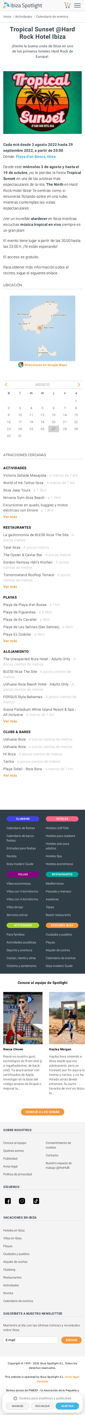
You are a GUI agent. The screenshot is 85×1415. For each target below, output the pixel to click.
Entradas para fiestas (21, 848)
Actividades (23, 16)
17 (20, 422)
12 (42, 415)
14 (65, 415)
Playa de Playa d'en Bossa (31, 605)
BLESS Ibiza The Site (37, 674)
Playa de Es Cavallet (26, 619)
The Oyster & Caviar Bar (37, 555)
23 (9, 429)
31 (20, 436)
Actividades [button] (23, 925)
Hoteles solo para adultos (57, 846)
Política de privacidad (17, 1174)
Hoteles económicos (59, 864)
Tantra (31, 761)
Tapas (50, 907)
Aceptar (67, 1406)
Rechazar (42, 1406)
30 (9, 436)
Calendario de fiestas (21, 828)
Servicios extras (17, 915)
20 (54, 422)
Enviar (71, 1340)
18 (31, 422)
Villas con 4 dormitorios (22, 899)
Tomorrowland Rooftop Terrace (36, 577)
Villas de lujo (15, 907)
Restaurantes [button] (62, 874)
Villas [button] (23, 874)
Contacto (52, 1155)
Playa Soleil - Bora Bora (38, 769)
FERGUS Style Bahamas (39, 699)
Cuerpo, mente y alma (21, 958)
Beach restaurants (58, 915)
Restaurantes (12, 1277)
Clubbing (9, 1269)
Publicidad (10, 1158)
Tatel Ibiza (26, 547)
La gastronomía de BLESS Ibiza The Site (38, 537)
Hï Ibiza (32, 754)
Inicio (7, 16)
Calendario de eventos (52, 16)
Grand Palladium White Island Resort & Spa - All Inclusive (39, 712)
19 (42, 422)
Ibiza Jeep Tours (25, 490)
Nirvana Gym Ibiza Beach (32, 498)
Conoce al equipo (14, 1143)
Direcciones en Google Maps (46, 365)
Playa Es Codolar (23, 634)
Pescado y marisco (58, 891)
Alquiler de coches (58, 950)
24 (20, 429)
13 (54, 415)
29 (76, 429)
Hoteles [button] (62, 818)
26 (42, 429)
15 (76, 415)
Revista (12, 856)
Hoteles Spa (54, 856)
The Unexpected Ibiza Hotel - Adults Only (39, 661)
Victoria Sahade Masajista (40, 475)
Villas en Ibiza (12, 1238)
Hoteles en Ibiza (14, 1230)
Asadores (52, 899)
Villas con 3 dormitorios (22, 891)
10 (20, 415)
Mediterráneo (55, 883)
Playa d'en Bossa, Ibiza (36, 156)
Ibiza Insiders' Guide (20, 864)
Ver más (10, 516)
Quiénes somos (13, 1150)
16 (9, 422)
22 (76, 422)
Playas (50, 942)
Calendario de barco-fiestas (20, 838)
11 (31, 415)
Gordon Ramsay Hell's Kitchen (36, 565)
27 (54, 429)
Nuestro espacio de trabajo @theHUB (59, 1165)
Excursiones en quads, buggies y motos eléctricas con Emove (35, 507)
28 (65, 429)
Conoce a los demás (43, 1112)
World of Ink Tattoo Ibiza (39, 483)
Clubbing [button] (23, 818)
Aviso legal (10, 1166)
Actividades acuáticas (21, 942)
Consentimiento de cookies (59, 1145)
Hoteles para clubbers (60, 836)
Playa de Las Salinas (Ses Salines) (38, 627)
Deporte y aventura (19, 950)
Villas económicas (19, 883)
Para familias (15, 934)
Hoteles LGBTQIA (57, 828)
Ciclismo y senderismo (21, 966)
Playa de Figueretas (27, 612)
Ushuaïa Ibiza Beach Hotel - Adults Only (38, 686)
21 (65, 422)
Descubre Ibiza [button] (62, 925)
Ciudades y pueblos (59, 934)
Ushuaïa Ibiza (37, 739)
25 (31, 429)
